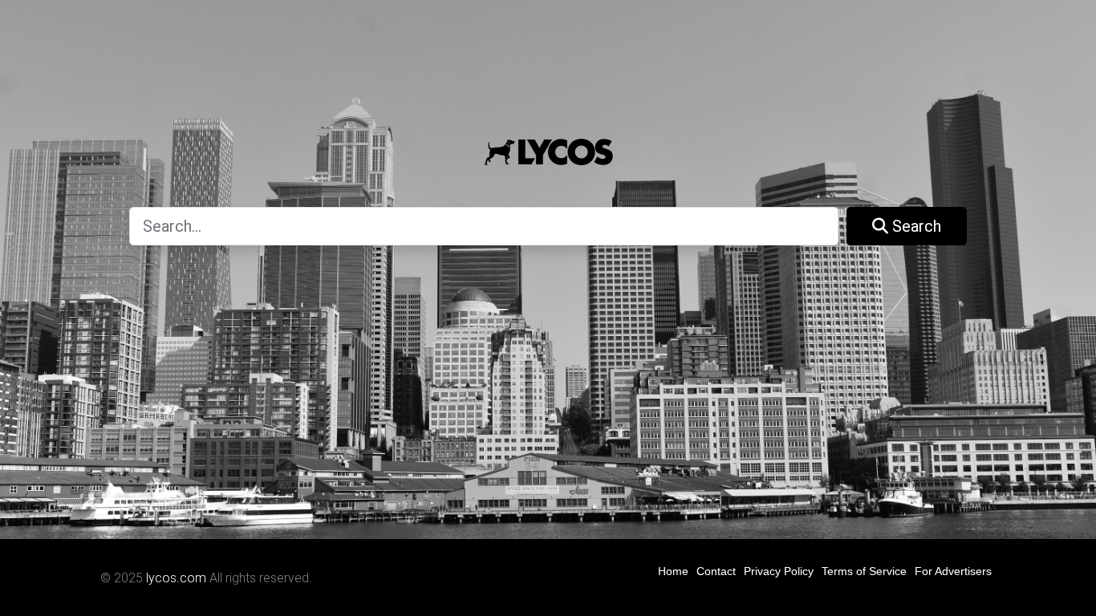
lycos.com (176, 578)
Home (673, 571)
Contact (716, 571)
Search (914, 226)
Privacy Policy (779, 571)
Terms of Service (864, 571)
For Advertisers (953, 571)
